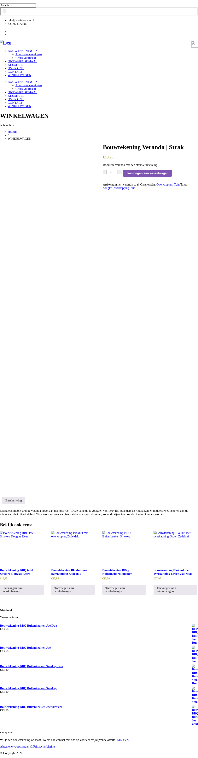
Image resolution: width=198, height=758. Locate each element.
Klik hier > (123, 740)
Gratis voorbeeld (25, 57)
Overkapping (164, 184)
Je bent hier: (7, 125)
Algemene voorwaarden (14, 746)
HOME (12, 131)
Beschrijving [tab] (13, 500)
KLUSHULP (16, 64)
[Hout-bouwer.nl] (5, 42)
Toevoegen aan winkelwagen (147, 173)
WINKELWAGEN (19, 75)
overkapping (121, 188)
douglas (107, 188)
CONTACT (15, 71)
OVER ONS (16, 68)
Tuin (177, 184)
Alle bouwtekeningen (28, 54)
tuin (133, 188)
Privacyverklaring (44, 746)
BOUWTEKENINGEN (23, 50)
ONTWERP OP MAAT (22, 61)
